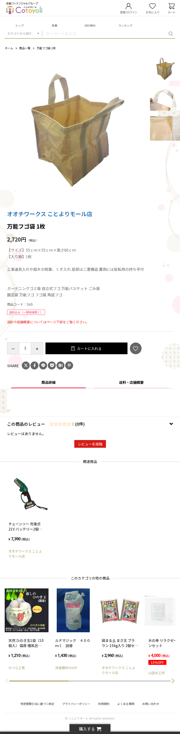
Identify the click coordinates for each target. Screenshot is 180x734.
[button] (173, 681)
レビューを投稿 (90, 443)
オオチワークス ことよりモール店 (49, 214)
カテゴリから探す (20, 33)
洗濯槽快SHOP (66, 667)
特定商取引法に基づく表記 (37, 704)
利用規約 (103, 704)
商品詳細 (48, 382)
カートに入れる (89, 348)
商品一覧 (24, 48)
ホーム (9, 48)
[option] (75, 128)
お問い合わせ (150, 704)
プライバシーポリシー (76, 704)
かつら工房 (16, 667)
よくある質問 (125, 704)
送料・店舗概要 (131, 382)
